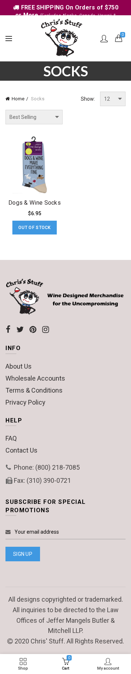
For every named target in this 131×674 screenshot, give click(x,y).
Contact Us (21, 450)
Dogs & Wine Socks (34, 202)
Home (18, 98)
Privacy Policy (25, 402)
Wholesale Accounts (35, 378)
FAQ (11, 438)
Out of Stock (34, 227)
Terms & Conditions (34, 390)
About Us (18, 366)
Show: (88, 99)
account (104, 38)
